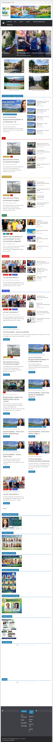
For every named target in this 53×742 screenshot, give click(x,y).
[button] (16, 22)
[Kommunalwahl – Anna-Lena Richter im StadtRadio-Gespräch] (31, 103)
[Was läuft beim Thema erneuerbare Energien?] (14, 148)
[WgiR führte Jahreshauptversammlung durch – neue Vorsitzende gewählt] (31, 223)
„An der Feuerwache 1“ (41, 158)
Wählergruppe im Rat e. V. (14, 738)
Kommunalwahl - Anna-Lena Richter (9, 114)
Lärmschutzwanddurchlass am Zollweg (43, 164)
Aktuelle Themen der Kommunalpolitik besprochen (43, 262)
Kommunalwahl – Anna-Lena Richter (16, 332)
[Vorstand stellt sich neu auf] (31, 247)
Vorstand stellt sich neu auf (42, 246)
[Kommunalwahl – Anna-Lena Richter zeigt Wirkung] (31, 111)
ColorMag (6, 740)
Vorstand (9, 21)
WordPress (12, 740)
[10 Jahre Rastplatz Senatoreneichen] (31, 198)
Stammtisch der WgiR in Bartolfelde (42, 277)
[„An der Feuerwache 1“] (31, 159)
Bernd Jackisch (14, 55)
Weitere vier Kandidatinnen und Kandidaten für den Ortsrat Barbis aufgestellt (12, 238)
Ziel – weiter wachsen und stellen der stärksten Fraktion (43, 312)
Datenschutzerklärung (39, 21)
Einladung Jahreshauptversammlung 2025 (42, 239)
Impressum (9, 24)
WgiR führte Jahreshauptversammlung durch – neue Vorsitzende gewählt (42, 222)
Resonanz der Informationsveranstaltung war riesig (43, 304)
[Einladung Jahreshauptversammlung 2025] (31, 239)
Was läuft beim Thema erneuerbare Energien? (11, 160)
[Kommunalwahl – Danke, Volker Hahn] (31, 125)
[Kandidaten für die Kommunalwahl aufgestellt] (31, 298)
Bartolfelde (5, 274)
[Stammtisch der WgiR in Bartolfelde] (31, 278)
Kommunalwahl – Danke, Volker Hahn (42, 124)
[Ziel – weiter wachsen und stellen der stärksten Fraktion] (31, 313)
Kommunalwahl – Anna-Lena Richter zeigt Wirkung (43, 110)
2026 (4, 233)
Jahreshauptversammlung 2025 (42, 231)
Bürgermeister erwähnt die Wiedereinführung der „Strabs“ (43, 144)
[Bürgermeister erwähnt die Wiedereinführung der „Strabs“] (31, 145)
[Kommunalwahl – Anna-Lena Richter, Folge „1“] (31, 118)
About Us (31, 716)
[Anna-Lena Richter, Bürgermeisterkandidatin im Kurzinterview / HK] (14, 106)
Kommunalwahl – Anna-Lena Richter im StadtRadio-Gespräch (43, 103)
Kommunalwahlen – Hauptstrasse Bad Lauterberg (21, 53)
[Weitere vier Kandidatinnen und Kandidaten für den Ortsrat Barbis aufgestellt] (14, 225)
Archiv (21, 21)
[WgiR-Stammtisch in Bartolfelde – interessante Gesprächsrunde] (31, 271)
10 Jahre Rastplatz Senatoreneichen (40, 196)
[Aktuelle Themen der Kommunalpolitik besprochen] (31, 263)
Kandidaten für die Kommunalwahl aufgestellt (42, 297)
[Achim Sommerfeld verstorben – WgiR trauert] (31, 320)
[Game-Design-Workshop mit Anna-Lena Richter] (31, 204)
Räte (15, 21)
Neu (12, 50)
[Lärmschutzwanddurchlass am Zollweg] (31, 166)
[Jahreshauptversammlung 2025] (31, 232)
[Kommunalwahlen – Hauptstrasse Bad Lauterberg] (26, 44)
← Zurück (4, 508)
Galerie (28, 21)
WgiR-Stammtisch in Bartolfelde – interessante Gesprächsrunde (42, 270)
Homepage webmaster (15, 124)
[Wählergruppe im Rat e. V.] (3, 23)
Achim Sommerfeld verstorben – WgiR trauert (43, 319)
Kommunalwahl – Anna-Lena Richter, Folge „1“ (43, 117)
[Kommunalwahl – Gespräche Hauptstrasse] (31, 132)
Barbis (8, 233)
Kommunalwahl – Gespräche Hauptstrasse (43, 131)
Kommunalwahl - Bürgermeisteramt (10, 327)
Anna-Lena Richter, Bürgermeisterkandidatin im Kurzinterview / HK (13, 119)
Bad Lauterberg (7, 50)
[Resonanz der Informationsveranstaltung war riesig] (31, 305)
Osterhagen (15, 274)
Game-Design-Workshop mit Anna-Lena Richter (43, 203)
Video (44, 426)
